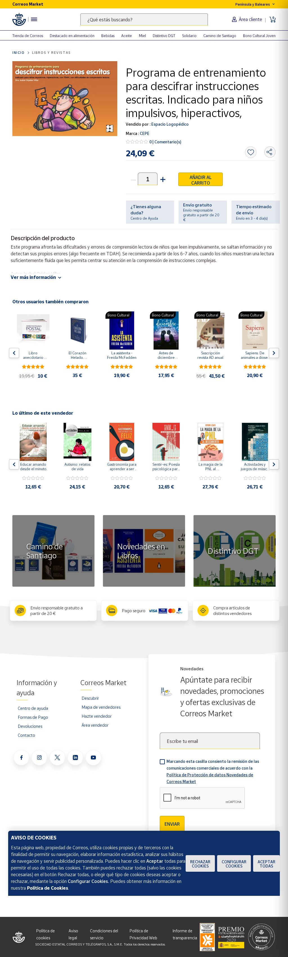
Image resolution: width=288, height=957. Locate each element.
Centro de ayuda (33, 708)
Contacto (26, 735)
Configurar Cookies (234, 863)
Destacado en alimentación (72, 35)
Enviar (172, 824)
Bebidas (107, 35)
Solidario (189, 35)
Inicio (18, 53)
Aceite (126, 35)
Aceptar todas (266, 863)
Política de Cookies (47, 888)
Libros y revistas (51, 53)
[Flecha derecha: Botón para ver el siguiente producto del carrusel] (274, 353)
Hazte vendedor (97, 716)
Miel (142, 35)
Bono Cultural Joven (259, 35)
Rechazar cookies (200, 863)
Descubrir (90, 698)
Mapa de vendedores (101, 707)
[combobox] (144, 19)
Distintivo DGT (164, 35)
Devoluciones (30, 726)
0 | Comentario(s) (165, 141)
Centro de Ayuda (144, 218)
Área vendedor (95, 724)
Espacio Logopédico (169, 124)
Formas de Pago (33, 717)
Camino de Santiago (219, 35)
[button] (162, 179)
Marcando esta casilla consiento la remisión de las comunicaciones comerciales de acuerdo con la (212, 771)
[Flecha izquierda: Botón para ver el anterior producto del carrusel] (14, 353)
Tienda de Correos (27, 35)
